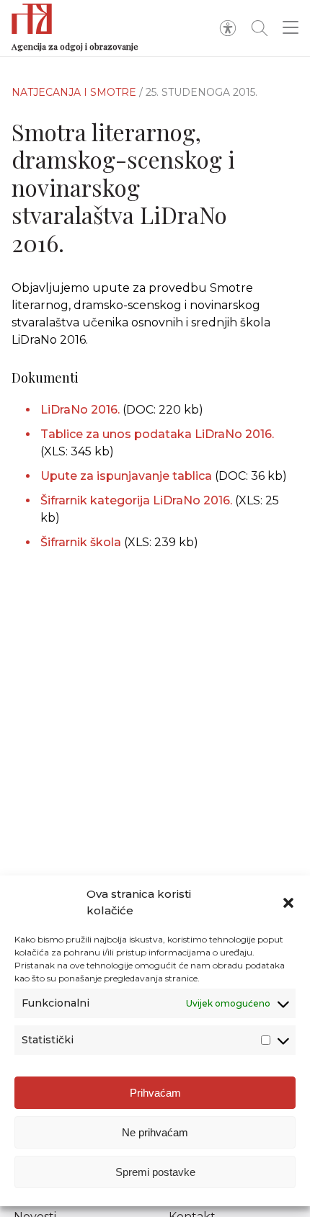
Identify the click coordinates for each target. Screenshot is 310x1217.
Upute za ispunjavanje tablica (127, 476)
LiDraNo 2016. (81, 409)
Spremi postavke (155, 1172)
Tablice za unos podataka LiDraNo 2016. (157, 434)
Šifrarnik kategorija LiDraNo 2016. (136, 500)
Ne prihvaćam (155, 1132)
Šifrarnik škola (80, 542)
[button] (288, 903)
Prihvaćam (155, 1093)
